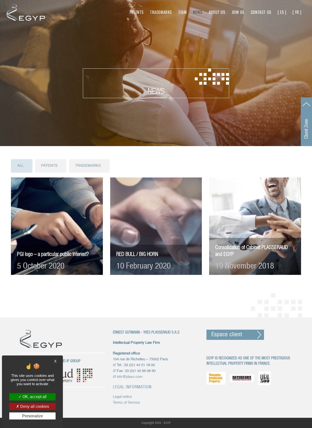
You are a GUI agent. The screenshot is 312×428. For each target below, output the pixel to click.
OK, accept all (34, 397)
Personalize (32, 416)
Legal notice (122, 397)
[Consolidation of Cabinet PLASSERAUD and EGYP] (255, 226)
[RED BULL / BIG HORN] (156, 226)
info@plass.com (130, 377)
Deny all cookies (34, 406)
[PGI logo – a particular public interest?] (57, 226)
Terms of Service (126, 402)
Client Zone (306, 129)
